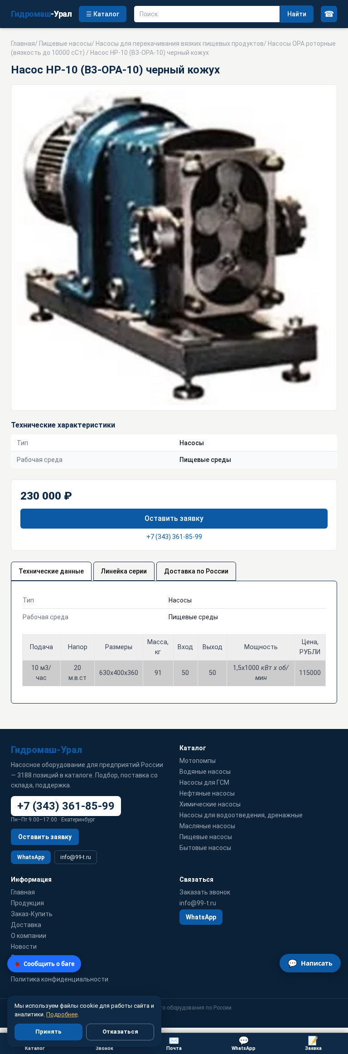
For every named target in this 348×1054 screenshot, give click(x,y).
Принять (48, 1031)
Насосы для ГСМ (204, 782)
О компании (28, 935)
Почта (174, 1043)
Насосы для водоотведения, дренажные (241, 815)
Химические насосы (210, 804)
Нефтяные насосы (207, 793)
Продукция (27, 903)
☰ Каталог (102, 14)
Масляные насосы (207, 826)
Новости (24, 946)
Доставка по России (196, 571)
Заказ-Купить (32, 914)
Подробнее (61, 1014)
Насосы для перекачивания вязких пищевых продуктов (180, 43)
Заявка (313, 1043)
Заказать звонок (204, 892)
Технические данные (51, 571)
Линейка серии (124, 571)
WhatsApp (30, 857)
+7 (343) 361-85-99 (174, 536)
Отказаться (120, 1031)
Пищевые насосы (65, 43)
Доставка (26, 924)
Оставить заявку (174, 518)
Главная (23, 43)
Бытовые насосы (205, 847)
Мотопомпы (197, 760)
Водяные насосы (205, 771)
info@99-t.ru (75, 857)
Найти (296, 14)
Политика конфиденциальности (59, 979)
